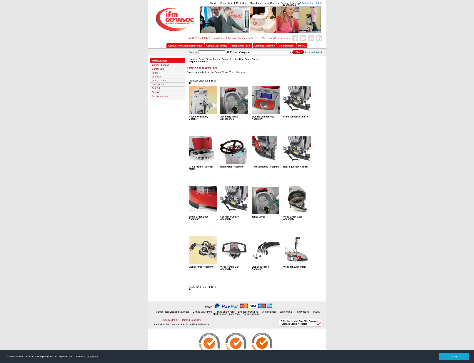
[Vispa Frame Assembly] (203, 262)
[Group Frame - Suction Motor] (203, 162)
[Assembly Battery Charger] (203, 112)
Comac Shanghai (161, 65)
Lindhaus (156, 76)
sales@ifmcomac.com (279, 38)
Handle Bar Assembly (231, 166)
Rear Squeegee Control (295, 166)
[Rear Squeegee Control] (297, 162)
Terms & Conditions (191, 320)
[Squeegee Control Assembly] (234, 212)
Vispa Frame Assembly (201, 267)
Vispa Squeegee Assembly (260, 268)
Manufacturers (159, 60)
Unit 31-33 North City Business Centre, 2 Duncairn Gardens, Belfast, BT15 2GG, (227, 38)
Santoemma (158, 84)
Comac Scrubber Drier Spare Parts (239, 59)
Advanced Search (314, 52)
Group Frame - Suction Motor (201, 167)
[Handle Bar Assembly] (234, 162)
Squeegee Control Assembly (229, 218)
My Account (283, 3)
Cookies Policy (170, 320)
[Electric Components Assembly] (266, 112)
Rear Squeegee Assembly (265, 166)
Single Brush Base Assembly (198, 218)
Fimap (155, 73)
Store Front (255, 3)
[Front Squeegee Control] (297, 112)
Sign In (213, 3)
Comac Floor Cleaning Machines (172, 312)
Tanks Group (258, 217)
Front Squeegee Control (295, 116)
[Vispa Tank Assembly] (297, 262)
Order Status (226, 3)
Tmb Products (302, 312)
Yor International (160, 96)
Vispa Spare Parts (198, 61)
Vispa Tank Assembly (294, 267)
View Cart (269, 3)
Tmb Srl (156, 88)
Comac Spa (158, 69)
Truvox (155, 92)
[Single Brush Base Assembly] (203, 212)
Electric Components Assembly (263, 117)
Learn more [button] (93, 356)
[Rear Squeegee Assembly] (266, 162)
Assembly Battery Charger (198, 117)
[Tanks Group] (266, 212)
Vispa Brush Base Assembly (292, 218)
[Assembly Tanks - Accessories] (234, 112)
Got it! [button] (454, 357)
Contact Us (241, 3)
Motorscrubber (159, 80)
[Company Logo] (236, 32)
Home (192, 59)
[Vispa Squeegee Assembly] (266, 262)
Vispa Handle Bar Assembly (229, 268)
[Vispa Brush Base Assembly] (297, 212)
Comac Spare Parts (208, 59)
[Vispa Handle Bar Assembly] (234, 262)
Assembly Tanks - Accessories (229, 117)
